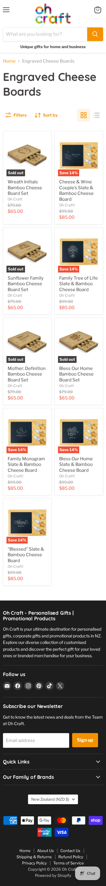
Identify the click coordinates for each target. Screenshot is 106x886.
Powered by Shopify (53, 875)
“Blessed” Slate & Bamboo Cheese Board (26, 554)
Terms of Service (68, 863)
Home (9, 61)
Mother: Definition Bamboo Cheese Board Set (27, 374)
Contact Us (70, 850)
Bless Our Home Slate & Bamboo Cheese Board (76, 464)
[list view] (96, 115)
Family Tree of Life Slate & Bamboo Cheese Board (78, 283)
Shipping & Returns (34, 856)
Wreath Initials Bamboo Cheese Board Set (25, 187)
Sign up (85, 740)
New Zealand (50, 799)
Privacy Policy (34, 863)
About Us (45, 850)
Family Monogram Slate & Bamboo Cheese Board (26, 464)
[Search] (95, 34)
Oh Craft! (67, 205)
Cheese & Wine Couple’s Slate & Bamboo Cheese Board (76, 190)
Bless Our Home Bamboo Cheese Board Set (76, 374)
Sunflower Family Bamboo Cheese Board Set (26, 283)
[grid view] (83, 115)
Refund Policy (70, 856)
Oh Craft (15, 199)
